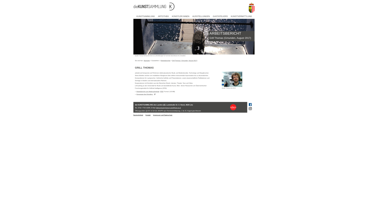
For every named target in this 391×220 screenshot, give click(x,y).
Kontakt (148, 115)
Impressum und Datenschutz (162, 115)
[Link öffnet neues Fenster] (237, 107)
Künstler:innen (180, 16)
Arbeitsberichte (165, 60)
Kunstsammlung (145, 16)
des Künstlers (144, 94)
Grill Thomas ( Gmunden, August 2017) (184, 60)
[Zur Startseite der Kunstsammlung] (190, 7)
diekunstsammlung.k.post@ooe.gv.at (168, 108)
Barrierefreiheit (138, 115)
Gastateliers (220, 16)
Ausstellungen (201, 16)
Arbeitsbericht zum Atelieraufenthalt (147, 91)
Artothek (163, 16)
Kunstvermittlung (241, 16)
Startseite (147, 60)
